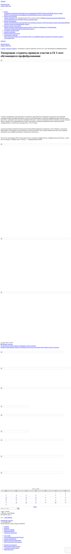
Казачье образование (10, 539)
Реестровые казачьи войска (12, 546)
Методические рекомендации (29, 19)
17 (6, 500)
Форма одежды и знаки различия (42, 15)
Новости (6, 528)
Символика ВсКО (46, 13)
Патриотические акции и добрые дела (29, 27)
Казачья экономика (9, 32)
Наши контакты (9, 549)
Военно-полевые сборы (11, 27)
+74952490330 (8, 517)
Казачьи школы (8, 22)
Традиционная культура (27, 29)
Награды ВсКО (28, 15)
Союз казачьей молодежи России (14, 537)
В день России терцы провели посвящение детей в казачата (18, 346)
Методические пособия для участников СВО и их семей (20, 36)
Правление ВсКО (9, 531)
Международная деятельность (13, 542)
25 (16, 502)
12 (26, 498)
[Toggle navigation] (1, 9)
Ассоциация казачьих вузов (37, 22)
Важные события (8, 344)
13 (36, 498)
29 (55, 502)
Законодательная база (10, 533)
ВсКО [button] (6, 12)
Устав (5, 13)
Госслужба (7, 535)
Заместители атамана (28, 13)
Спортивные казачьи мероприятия (55, 22)
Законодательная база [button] (10, 16)
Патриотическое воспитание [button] (12, 26)
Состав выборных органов (15, 15)
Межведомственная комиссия (50, 18)
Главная (6, 526)
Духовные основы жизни (11, 30)
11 (16, 498)
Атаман (19, 13)
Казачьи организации (10, 545)
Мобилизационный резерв (12, 33)
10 (6, 498)
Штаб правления (12, 13)
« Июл (35, 507)
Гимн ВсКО (37, 13)
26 (26, 502)
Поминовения (16, 29)
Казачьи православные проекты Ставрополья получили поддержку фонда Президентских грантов (30, 347)
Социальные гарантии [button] (10, 35)
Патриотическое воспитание (12, 540)
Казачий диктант (24, 24)
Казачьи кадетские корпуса (21, 22)
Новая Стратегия (9, 18)
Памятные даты (45, 27)
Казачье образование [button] (10, 21)
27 (36, 502)
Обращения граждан (7, 520)
